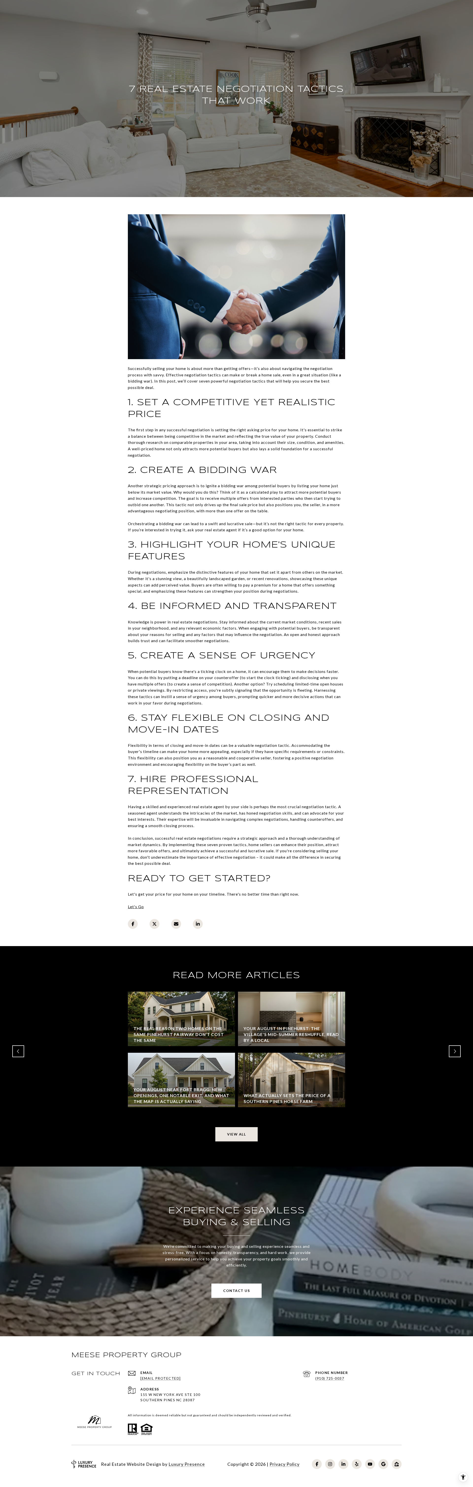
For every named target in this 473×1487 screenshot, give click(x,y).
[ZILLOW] (397, 1464)
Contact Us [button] (236, 1290)
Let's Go (136, 906)
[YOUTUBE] (370, 1464)
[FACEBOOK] (317, 1464)
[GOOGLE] (383, 1464)
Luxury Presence (187, 1464)
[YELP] (357, 1464)
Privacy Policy (285, 1464)
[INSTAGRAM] (330, 1464)
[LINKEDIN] (343, 1464)
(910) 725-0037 (329, 1378)
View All (236, 1134)
